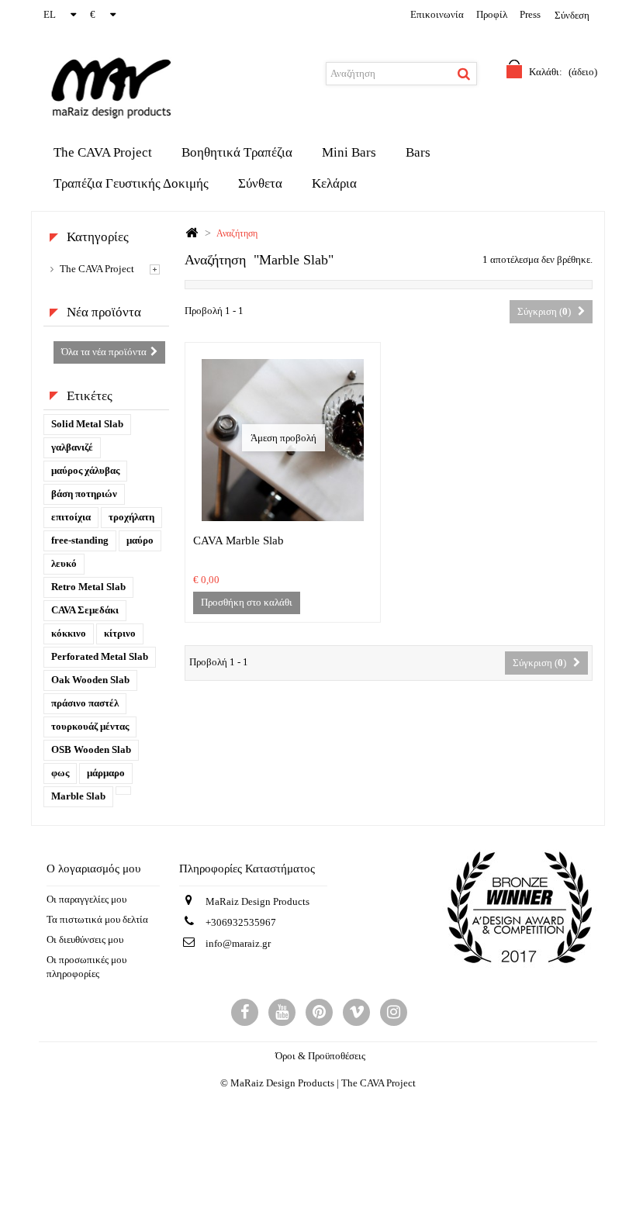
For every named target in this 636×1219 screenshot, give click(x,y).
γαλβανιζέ (72, 447)
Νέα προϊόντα (104, 312)
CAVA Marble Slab (238, 540)
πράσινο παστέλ (85, 703)
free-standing (80, 540)
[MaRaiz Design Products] (74, 87)
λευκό (64, 563)
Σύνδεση (572, 15)
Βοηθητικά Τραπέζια (236, 152)
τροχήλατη (131, 517)
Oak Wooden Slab (90, 679)
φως (60, 773)
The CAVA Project (103, 152)
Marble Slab (78, 796)
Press (530, 14)
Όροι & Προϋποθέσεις (320, 1056)
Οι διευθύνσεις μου (85, 939)
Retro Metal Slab (88, 586)
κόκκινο (68, 633)
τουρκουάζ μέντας (90, 726)
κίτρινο (120, 633)
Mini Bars (349, 152)
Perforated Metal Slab (99, 656)
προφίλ (491, 14)
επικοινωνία (437, 14)
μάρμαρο (106, 773)
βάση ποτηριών (84, 493)
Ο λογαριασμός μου (93, 868)
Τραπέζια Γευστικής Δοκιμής (131, 183)
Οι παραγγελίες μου (86, 899)
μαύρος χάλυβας (85, 470)
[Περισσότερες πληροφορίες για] (123, 790)
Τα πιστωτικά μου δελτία (97, 919)
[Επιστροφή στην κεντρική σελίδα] (192, 233)
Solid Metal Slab (87, 424)
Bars (418, 152)
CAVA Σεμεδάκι (85, 610)
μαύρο (140, 540)
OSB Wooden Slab (91, 749)
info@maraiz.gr (238, 943)
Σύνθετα (260, 183)
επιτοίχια (71, 517)
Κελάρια (334, 183)
